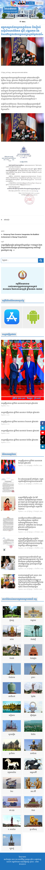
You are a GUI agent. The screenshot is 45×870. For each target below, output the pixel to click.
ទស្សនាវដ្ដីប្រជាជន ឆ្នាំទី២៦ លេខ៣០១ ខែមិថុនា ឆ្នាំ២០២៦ (20, 412)
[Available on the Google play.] (33, 317)
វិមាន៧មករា (10, 9)
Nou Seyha (24, 73)
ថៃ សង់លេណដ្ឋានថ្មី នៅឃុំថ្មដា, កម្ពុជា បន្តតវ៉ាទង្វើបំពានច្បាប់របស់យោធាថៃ (30, 480)
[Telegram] (42, 428)
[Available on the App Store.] (11, 317)
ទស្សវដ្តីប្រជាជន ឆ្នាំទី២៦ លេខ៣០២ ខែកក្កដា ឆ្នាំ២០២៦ (19, 403)
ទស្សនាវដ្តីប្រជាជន (9, 334)
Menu (23, 21)
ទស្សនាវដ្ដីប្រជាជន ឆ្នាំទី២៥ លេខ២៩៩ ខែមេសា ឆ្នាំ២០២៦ (20, 431)
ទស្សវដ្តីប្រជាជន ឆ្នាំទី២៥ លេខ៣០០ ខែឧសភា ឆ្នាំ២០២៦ (19, 422)
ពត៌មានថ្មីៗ (6, 220)
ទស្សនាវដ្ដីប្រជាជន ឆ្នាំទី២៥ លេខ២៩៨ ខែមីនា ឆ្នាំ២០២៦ (19, 440)
